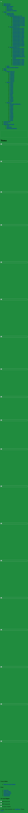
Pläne (5, 68)
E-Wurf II (12, 78)
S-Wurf (11, 110)
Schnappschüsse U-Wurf (18, 60)
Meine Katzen (7, 5)
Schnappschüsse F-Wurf (18, 35)
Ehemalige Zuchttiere (12, 10)
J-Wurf (11, 96)
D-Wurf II (12, 77)
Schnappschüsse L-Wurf (18, 43)
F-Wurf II (12, 79)
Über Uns (6, 123)
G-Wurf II (12, 81)
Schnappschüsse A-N (15, 26)
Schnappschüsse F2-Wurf (19, 24)
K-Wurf (11, 97)
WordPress (17, 809)
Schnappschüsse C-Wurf (18, 31)
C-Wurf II (12, 75)
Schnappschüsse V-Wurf (18, 59)
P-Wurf (11, 106)
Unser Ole (6, 790)
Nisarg (2, 810)
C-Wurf (11, 86)
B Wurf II (12, 74)
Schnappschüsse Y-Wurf (18, 63)
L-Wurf (11, 98)
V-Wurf (11, 114)
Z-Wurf (11, 120)
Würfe (5, 70)
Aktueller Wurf (10, 13)
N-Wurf (11, 101)
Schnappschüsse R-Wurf (18, 54)
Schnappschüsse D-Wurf (18, 32)
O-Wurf (11, 105)
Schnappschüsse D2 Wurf (19, 21)
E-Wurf (11, 89)
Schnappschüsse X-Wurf (18, 62)
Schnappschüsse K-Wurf (18, 41)
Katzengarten (10, 9)
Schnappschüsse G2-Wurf (19, 25)
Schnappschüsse (10, 14)
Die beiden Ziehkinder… (15, 104)
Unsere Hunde (7, 121)
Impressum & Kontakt (9, 124)
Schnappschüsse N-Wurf (18, 45)
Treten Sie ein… (7, 3)
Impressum (9, 127)
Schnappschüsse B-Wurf (18, 29)
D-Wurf (11, 87)
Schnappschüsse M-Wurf (18, 44)
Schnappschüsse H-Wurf (18, 37)
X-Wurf (11, 117)
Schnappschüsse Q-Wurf (18, 51)
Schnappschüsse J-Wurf (18, 40)
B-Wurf (11, 85)
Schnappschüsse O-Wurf (18, 48)
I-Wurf (11, 94)
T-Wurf (11, 112)
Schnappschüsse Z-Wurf (18, 64)
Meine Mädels (10, 6)
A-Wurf (11, 83)
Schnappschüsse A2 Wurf (19, 17)
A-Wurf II (12, 72)
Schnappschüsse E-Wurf (18, 33)
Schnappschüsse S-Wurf (18, 52)
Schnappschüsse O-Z (15, 47)
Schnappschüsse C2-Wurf (19, 20)
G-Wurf (11, 91)
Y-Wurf (11, 119)
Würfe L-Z (9, 102)
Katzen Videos (7, 791)
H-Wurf (11, 93)
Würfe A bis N (10, 82)
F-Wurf (11, 90)
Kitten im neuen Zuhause (12, 67)
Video (8, 66)
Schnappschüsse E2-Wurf (19, 22)
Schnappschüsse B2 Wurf (19, 18)
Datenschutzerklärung (12, 128)
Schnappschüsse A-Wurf (18, 28)
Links (8, 125)
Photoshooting (7, 794)
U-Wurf (11, 113)
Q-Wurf (11, 108)
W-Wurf (11, 116)
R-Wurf (11, 109)
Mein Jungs (9, 8)
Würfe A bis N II (10, 71)
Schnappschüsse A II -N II (16, 16)
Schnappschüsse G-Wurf (18, 36)
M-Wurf (11, 100)
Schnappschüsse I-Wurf (18, 39)
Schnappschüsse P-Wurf (18, 49)
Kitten (5, 12)
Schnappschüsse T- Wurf (18, 55)
